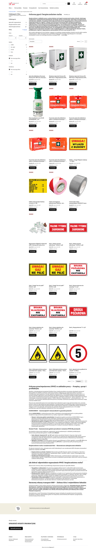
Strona (78, 41)
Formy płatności (44, 539)
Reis (12, 52)
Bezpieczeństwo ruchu (17, 24)
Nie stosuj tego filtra (15, 58)
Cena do (20, 35)
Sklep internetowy (47, 547)
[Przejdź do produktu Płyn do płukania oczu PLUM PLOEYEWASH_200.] (38, 102)
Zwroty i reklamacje (13, 539)
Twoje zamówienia (29, 539)
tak (11, 60)
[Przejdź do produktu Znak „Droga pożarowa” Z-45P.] (78, 311)
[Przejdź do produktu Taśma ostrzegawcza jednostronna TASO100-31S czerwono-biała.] (58, 186)
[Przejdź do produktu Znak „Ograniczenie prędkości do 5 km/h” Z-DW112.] (78, 353)
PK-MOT (13, 47)
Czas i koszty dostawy (46, 540)
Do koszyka (32, 84)
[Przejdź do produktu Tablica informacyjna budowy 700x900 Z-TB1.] (38, 186)
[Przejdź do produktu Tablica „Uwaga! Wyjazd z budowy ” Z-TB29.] (78, 144)
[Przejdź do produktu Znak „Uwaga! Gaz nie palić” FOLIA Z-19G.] (38, 269)
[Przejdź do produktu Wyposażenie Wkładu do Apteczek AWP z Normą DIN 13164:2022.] (38, 227)
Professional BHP (12, 11)
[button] (69, 4)
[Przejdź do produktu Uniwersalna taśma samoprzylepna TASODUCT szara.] (78, 186)
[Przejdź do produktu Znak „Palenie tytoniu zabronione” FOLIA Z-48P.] (58, 227)
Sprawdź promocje (15, 528)
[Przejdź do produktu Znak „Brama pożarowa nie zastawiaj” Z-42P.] (78, 269)
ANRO (12, 44)
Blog (74, 540)
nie (11, 63)
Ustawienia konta (29, 540)
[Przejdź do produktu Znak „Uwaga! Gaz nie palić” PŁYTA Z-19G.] (58, 269)
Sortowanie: (31, 39)
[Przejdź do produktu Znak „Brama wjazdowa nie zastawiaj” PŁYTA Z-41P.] (58, 311)
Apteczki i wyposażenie (17, 22)
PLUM (12, 49)
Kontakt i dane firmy (77, 539)
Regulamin (11, 540)
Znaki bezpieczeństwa (17, 26)
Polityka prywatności (62, 539)
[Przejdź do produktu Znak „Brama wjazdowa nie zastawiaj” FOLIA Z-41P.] (38, 311)
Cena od (10, 35)
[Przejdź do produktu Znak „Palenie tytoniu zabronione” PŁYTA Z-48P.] (78, 227)
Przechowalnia (28, 541)
